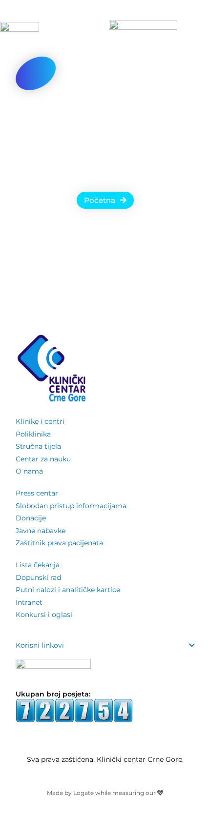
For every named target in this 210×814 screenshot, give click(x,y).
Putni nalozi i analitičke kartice (68, 590)
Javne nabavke (40, 531)
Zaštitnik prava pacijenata (59, 543)
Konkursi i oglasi (44, 614)
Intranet (29, 602)
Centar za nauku (43, 459)
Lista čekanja (38, 565)
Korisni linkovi (40, 645)
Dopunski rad (38, 577)
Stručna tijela (38, 446)
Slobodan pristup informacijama (71, 506)
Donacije (31, 518)
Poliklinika (33, 434)
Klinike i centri (40, 421)
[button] (105, 645)
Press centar (37, 493)
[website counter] (74, 710)
